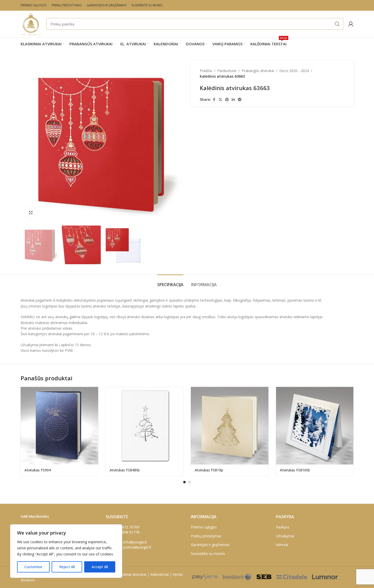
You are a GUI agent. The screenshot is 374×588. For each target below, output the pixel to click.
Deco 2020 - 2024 (294, 70)
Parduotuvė (226, 70)
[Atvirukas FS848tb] (144, 426)
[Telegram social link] (239, 99)
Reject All (67, 566)
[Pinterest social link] (227, 99)
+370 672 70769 (126, 527)
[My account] (351, 24)
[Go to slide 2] (189, 482)
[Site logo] (31, 23)
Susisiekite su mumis (208, 553)
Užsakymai (285, 536)
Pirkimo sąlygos (204, 527)
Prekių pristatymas (206, 536)
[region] (66, 551)
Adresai (282, 544)
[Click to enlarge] (30, 212)
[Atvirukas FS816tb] (315, 426)
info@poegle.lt (135, 542)
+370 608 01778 (126, 532)
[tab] (170, 282)
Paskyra (282, 527)
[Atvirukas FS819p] (229, 426)
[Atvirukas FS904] (59, 426)
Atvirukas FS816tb (295, 470)
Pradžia (206, 70)
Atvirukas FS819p (209, 470)
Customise (33, 566)
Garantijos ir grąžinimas (210, 544)
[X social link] (220, 99)
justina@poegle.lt (137, 547)
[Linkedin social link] (233, 99)
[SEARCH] (337, 24)
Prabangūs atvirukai (258, 70)
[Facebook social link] (214, 99)
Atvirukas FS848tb (125, 470)
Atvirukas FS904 (37, 470)
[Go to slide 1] (184, 482)
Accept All (100, 566)
